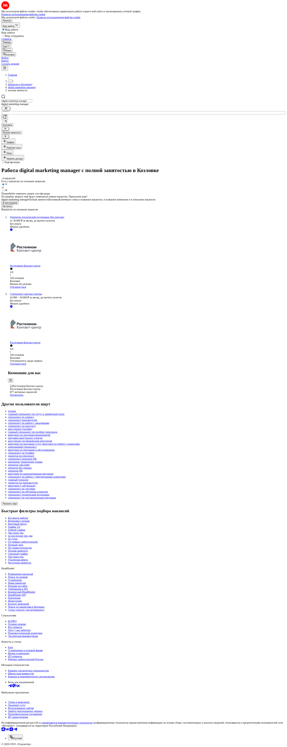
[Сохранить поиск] (4, 117)
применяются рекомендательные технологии (67, 722)
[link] (7, 50)
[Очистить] (6, 108)
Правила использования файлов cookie (58, 17)
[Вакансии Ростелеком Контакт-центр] (147, 248)
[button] (5, 57)
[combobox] (16, 101)
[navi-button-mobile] (4, 68)
